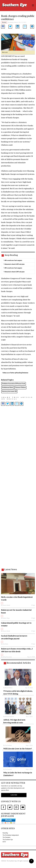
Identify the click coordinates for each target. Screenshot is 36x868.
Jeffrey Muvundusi (7, 657)
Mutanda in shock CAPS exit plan (14, 264)
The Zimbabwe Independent (11, 835)
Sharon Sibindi (6, 605)
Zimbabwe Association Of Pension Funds (13, 383)
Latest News (10, 569)
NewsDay (5, 833)
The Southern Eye (8, 839)
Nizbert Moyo (6, 618)
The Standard (8, 745)
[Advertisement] (18, 489)
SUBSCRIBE (13, 795)
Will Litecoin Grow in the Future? (17, 749)
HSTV (4, 842)
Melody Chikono (14, 22)
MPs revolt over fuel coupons (13, 260)
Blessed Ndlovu (8, 688)
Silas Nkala (5, 644)
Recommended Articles (19, 663)
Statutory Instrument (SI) (9, 391)
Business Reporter (9, 716)
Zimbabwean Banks (7, 387)
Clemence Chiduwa (20, 387)
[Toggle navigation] (33, 5)
